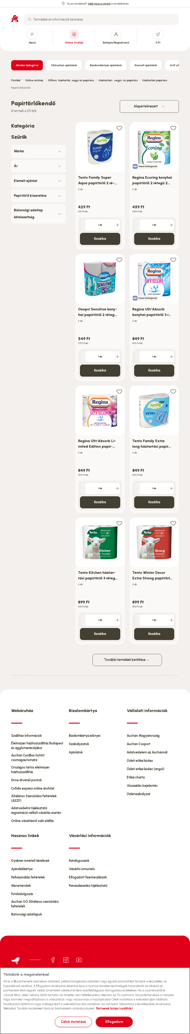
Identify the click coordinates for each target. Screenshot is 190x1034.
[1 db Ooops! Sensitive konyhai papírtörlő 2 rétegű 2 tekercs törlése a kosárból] (82, 356)
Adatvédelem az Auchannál (147, 752)
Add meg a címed (99, 3)
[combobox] (101, 19)
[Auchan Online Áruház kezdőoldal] (15, 18)
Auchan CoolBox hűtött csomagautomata (27, 757)
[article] (100, 186)
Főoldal (15, 80)
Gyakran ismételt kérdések (30, 861)
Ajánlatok (76, 752)
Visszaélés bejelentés (142, 786)
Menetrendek (21, 886)
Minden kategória (27, 65)
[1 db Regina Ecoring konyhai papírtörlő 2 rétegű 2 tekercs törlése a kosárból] (136, 225)
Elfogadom (114, 1022)
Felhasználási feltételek (28, 877)
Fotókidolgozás (22, 894)
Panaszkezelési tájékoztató (88, 886)
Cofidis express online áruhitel (32, 788)
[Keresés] (29, 19)
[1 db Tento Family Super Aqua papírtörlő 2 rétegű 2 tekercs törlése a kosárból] (82, 225)
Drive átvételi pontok (26, 780)
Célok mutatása (73, 1022)
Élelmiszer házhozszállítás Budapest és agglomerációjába (37, 745)
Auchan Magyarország (143, 736)
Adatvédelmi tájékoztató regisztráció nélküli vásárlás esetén (36, 810)
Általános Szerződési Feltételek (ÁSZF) (34, 798)
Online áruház (34, 80)
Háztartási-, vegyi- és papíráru (118, 80)
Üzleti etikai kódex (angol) (145, 769)
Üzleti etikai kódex (140, 761)
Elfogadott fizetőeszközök (88, 877)
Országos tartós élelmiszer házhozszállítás (30, 769)
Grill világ (176, 65)
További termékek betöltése (125, 660)
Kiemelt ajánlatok (146, 65)
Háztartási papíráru (154, 80)
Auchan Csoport (138, 744)
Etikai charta (136, 777)
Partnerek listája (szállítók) (114, 1008)
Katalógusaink (79, 861)
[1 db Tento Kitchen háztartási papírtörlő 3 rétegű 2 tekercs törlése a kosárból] (82, 620)
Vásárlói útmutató (82, 869)
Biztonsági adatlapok (26, 914)
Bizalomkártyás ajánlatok (106, 65)
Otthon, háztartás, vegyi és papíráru (71, 80)
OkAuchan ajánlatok (64, 65)
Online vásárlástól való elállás (32, 821)
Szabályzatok (79, 744)
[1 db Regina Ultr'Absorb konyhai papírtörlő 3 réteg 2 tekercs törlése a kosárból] (136, 356)
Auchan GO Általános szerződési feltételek (35, 904)
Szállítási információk (26, 736)
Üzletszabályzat (138, 794)
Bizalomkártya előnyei (84, 736)
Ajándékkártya (21, 869)
